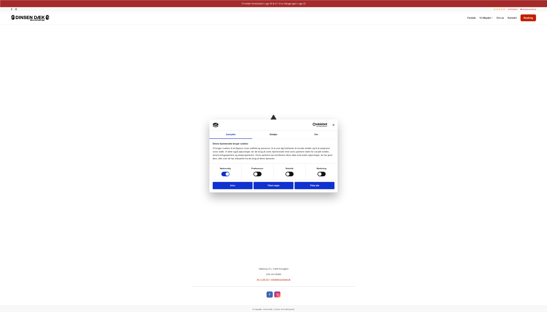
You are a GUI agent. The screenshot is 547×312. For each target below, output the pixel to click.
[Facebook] (270, 294)
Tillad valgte (273, 185)
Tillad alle (314, 185)
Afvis (232, 185)
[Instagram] (277, 294)
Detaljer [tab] (273, 134)
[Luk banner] (333, 125)
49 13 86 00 (513, 9)
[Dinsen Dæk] (31, 17)
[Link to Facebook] (12, 9)
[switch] (257, 174)
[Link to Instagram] (16, 9)
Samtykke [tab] (231, 134)
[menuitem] (499, 9)
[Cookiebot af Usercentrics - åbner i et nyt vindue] (314, 125)
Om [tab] (316, 134)
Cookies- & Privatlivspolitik (284, 309)
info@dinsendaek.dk (529, 9)
